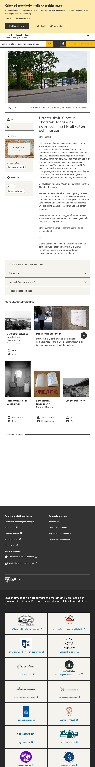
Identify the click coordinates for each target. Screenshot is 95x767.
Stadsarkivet (10, 545)
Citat (10, 186)
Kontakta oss (54, 522)
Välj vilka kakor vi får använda (49, 26)
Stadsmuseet (10, 528)
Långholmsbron (15, 167)
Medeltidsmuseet (12, 534)
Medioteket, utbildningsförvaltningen (19, 522)
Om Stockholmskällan (58, 528)
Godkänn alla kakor (17, 26)
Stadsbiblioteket (79, 107)
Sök (49, 44)
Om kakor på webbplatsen (59, 539)
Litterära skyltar (15, 191)
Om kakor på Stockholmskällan (17, 18)
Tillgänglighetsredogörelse (60, 534)
